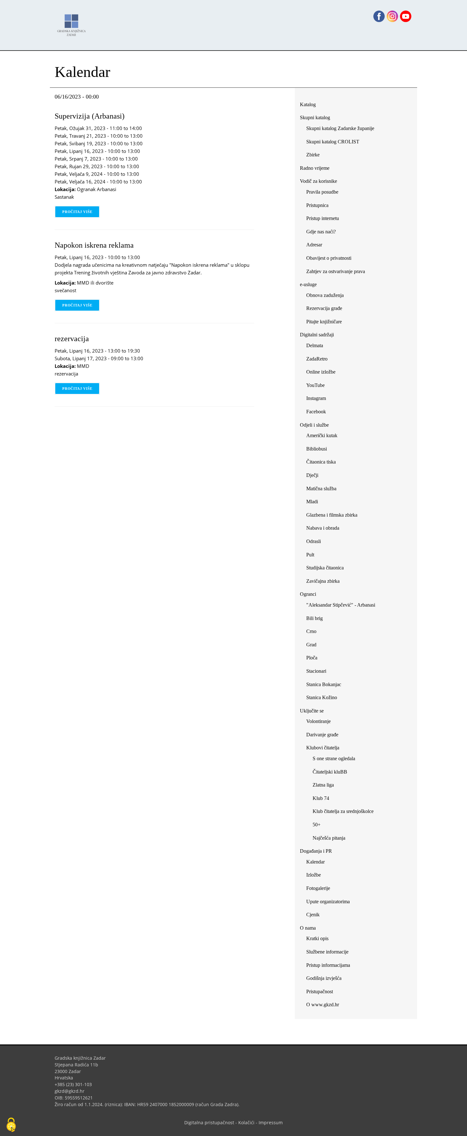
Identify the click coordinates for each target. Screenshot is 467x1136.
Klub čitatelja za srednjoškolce (343, 811)
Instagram (318, 399)
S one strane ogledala (334, 758)
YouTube (317, 386)
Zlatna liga (323, 785)
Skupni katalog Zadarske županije (340, 128)
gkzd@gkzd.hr (72, 1091)
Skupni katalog (315, 117)
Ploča (311, 657)
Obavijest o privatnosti (328, 258)
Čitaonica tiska (321, 462)
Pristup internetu (322, 218)
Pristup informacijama (328, 965)
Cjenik (313, 914)
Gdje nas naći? (321, 231)
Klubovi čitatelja (322, 747)
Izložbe (313, 875)
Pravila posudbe (322, 192)
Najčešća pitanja (329, 838)
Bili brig (314, 618)
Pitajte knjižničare (326, 323)
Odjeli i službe (314, 425)
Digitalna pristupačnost (209, 1122)
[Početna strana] (73, 22)
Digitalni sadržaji (317, 334)
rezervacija (72, 338)
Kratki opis (317, 938)
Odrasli (313, 541)
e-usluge (308, 284)
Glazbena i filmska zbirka (331, 515)
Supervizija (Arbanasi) (90, 116)
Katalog (310, 106)
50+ (317, 824)
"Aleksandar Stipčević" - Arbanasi (340, 605)
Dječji (312, 475)
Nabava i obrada (322, 528)
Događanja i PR (316, 851)
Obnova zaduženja (325, 295)
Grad (311, 644)
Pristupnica (317, 205)
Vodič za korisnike (318, 181)
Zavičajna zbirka (323, 581)
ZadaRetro (317, 358)
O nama (308, 928)
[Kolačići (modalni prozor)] (11, 1125)
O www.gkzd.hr (322, 1004)
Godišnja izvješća (324, 978)
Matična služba (321, 488)
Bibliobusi (316, 448)
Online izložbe (320, 372)
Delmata (317, 347)
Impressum (271, 1122)
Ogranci (308, 594)
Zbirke (315, 156)
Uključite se (312, 710)
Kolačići (246, 1122)
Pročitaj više (81, 212)
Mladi (312, 501)
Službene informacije (327, 951)
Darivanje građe (322, 734)
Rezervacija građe (324, 308)
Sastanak (64, 197)
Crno (311, 631)
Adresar (314, 244)
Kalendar (315, 861)
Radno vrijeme (314, 168)
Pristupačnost (319, 991)
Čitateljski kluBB (330, 772)
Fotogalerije (318, 888)
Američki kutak (321, 435)
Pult (310, 554)
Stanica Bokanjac (323, 684)
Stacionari (316, 671)
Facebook (318, 413)
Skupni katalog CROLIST (335, 143)
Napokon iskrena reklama (94, 245)
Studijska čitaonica (325, 567)
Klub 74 (321, 798)
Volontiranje (318, 721)
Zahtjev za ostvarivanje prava (335, 271)
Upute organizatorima (328, 901)
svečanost (65, 290)
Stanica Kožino (321, 697)
